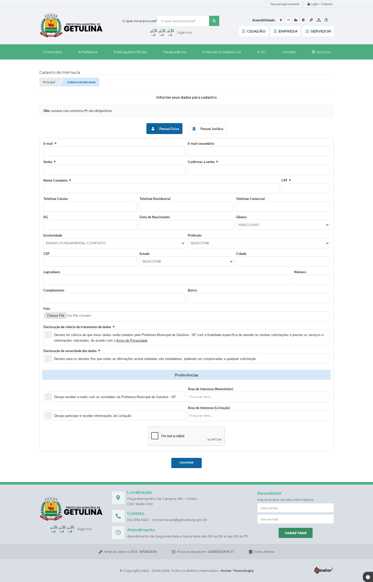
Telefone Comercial (250, 199)
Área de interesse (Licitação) (209, 408)
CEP (46, 254)
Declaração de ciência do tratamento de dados (77, 327)
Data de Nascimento (155, 217)
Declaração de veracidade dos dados (70, 351)
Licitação (50, 408)
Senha (47, 162)
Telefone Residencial (155, 199)
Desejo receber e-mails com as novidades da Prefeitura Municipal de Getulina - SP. (115, 397)
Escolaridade (52, 235)
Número (300, 272)
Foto (46, 309)
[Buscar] (214, 21)
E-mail (48, 143)
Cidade (241, 254)
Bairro (192, 290)
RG (45, 217)
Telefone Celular (55, 199)
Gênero (241, 217)
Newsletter (51, 389)
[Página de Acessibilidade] (326, 20)
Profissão (194, 235)
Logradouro (51, 272)
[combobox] (259, 397)
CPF (284, 180)
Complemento (53, 290)
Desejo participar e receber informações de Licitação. (93, 416)
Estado (144, 254)
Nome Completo (55, 180)
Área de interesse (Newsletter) (210, 389)
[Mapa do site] (318, 20)
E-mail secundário (201, 143)
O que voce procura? (139, 21)
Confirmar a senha (201, 162)
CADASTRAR (186, 462)
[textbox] (260, 396)
